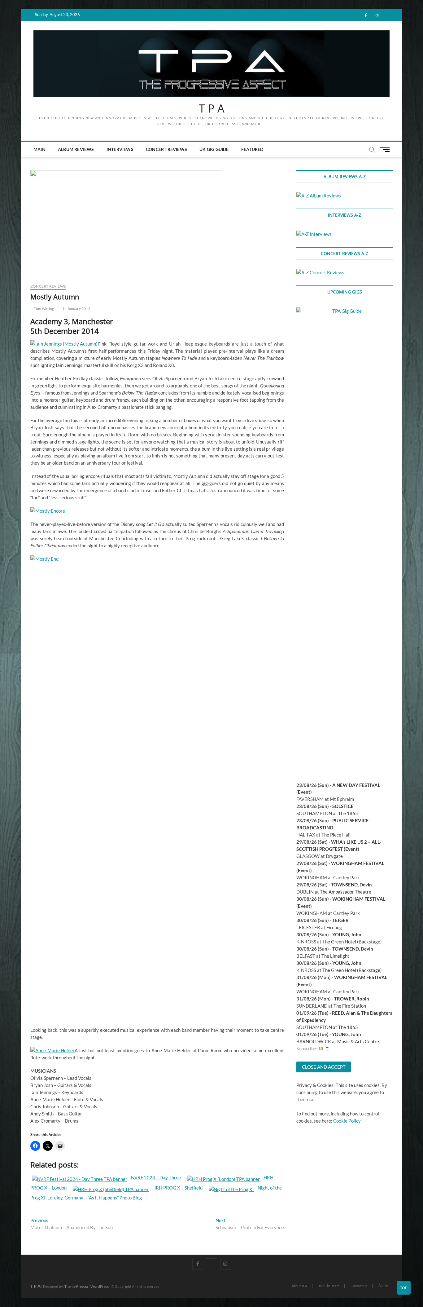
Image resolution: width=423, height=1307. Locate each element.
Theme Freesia (76, 1286)
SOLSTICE (343, 806)
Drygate (334, 856)
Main (39, 149)
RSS (321, 1048)
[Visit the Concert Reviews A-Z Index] (320, 272)
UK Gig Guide (214, 149)
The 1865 (348, 813)
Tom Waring (43, 308)
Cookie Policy (347, 1121)
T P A (212, 108)
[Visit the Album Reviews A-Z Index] (318, 195)
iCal (327, 1048)
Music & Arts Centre (358, 1041)
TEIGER (340, 920)
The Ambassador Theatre (345, 891)
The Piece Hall (336, 834)
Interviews (120, 149)
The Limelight (335, 956)
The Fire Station (350, 1006)
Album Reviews (76, 149)
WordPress (99, 1286)
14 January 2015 (76, 308)
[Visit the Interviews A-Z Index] (314, 234)
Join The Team (328, 1286)
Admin (383, 1285)
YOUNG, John (346, 934)
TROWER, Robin (351, 998)
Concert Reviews (166, 149)
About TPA (299, 1286)
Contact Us (359, 1286)
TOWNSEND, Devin (351, 884)
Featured (252, 149)
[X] (211, 1258)
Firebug (334, 927)
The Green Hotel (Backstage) (352, 941)
